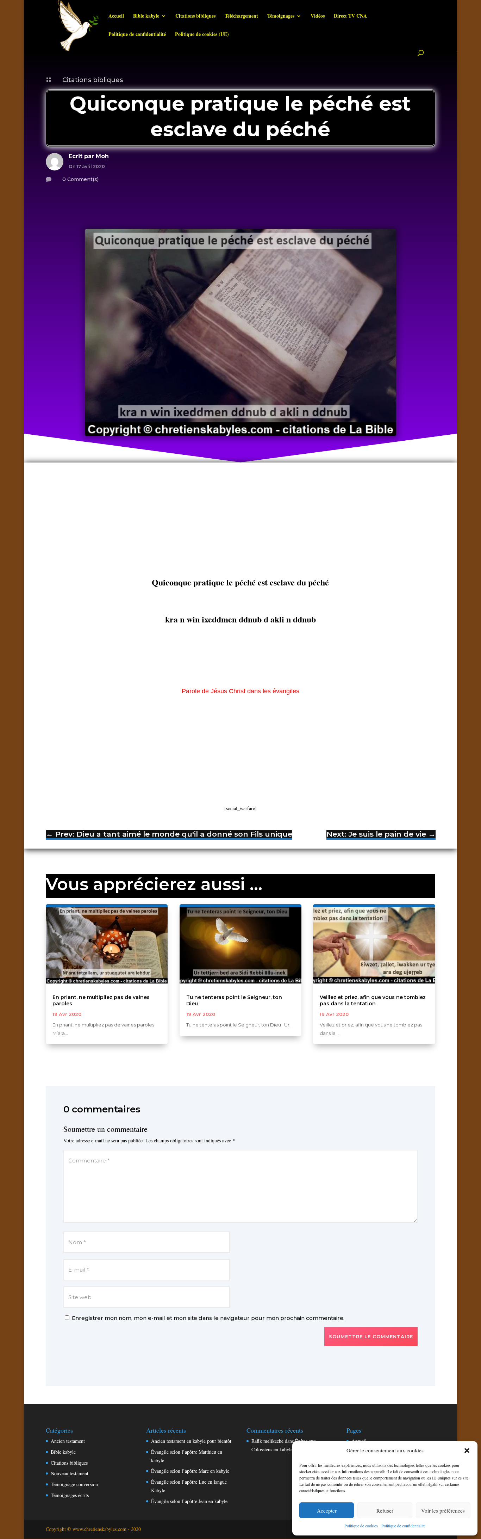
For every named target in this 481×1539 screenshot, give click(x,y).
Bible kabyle (146, 16)
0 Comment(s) (80, 179)
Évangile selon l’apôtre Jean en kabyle (189, 1501)
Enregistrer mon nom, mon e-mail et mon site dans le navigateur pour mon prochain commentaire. (208, 1318)
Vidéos (318, 16)
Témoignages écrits (70, 1495)
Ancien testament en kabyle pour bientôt (191, 1441)
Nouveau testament (69, 1473)
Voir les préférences (443, 1510)
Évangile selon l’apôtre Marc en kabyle (190, 1470)
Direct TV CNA (350, 16)
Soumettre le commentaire (371, 1336)
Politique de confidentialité (403, 1525)
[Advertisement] (240, 524)
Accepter (327, 1510)
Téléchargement (241, 16)
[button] (466, 1450)
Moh (102, 156)
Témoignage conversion (74, 1484)
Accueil (116, 16)
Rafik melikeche (267, 1441)
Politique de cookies (361, 1525)
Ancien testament (68, 1441)
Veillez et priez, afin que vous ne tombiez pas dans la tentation (373, 1000)
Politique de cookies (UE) (202, 35)
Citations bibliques (195, 16)
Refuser (384, 1510)
